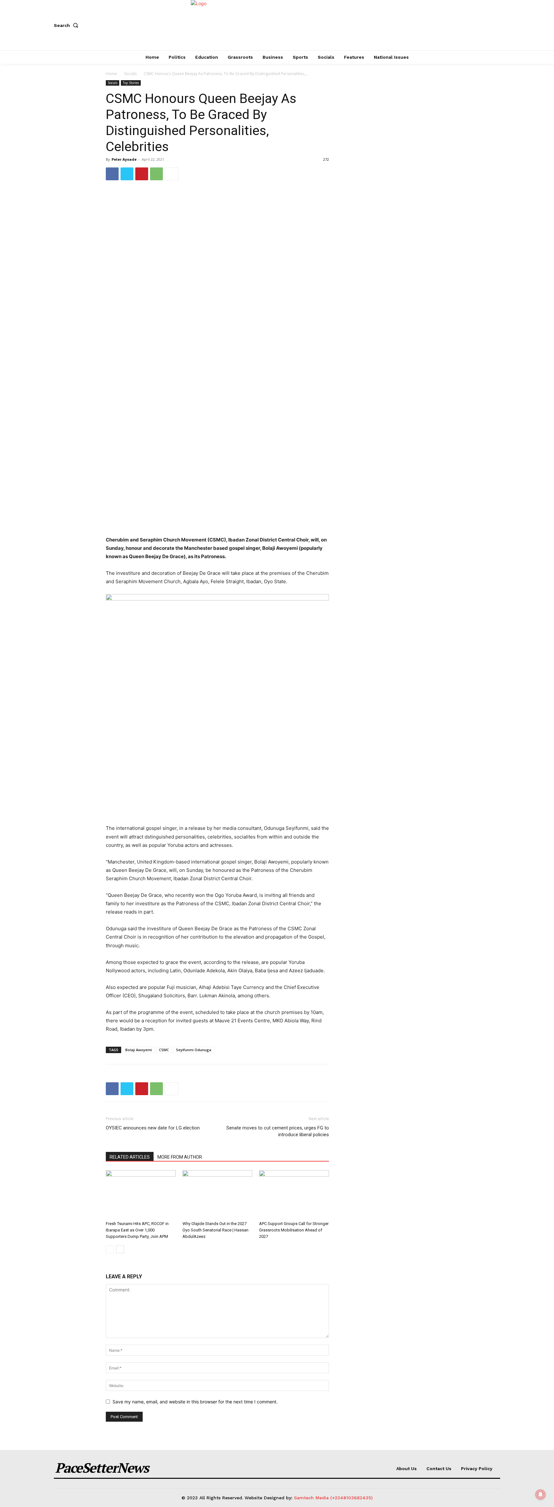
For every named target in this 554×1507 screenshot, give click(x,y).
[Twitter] (127, 173)
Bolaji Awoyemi (138, 1049)
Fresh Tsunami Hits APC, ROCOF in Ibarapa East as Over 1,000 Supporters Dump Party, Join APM (137, 1230)
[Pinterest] (141, 173)
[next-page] (120, 1249)
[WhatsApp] (156, 173)
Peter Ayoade (124, 159)
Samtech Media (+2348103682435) (333, 1497)
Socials (130, 73)
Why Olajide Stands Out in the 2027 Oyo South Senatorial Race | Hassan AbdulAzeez (215, 1230)
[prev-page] (110, 1249)
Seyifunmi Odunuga (193, 1049)
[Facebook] (112, 173)
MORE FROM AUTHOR (179, 1157)
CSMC (164, 1049)
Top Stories (131, 83)
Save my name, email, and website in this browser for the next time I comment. (195, 1401)
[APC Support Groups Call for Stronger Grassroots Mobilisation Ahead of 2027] (294, 1194)
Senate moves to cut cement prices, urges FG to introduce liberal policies (277, 1131)
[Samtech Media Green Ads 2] (217, 705)
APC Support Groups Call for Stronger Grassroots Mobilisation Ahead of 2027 (294, 1230)
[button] (67, 25)
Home (111, 73)
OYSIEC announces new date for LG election (153, 1128)
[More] (171, 173)
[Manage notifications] (540, 1494)
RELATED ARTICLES (130, 1157)
